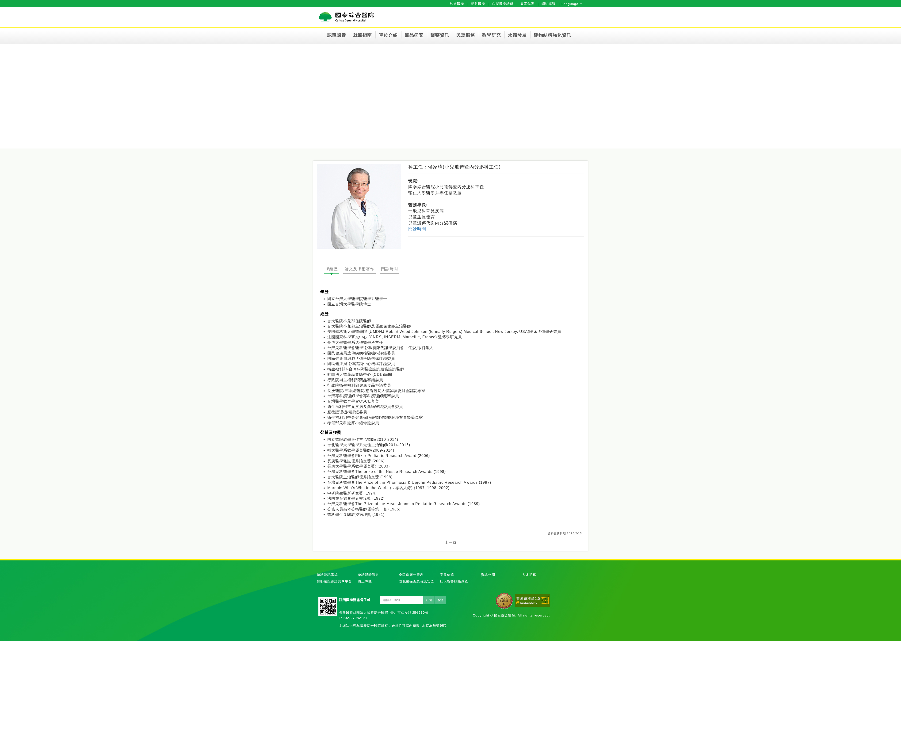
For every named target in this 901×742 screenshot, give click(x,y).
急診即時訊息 (368, 575)
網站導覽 (549, 4)
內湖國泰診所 (502, 4)
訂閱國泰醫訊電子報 (355, 600)
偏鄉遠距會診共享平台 (334, 581)
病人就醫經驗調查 (454, 581)
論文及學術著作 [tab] (359, 269)
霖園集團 (527, 4)
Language (570, 4)
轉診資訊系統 (327, 575)
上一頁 (451, 542)
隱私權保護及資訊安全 (416, 581)
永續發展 (517, 35)
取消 (440, 600)
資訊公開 (488, 575)
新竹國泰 (478, 4)
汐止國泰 (457, 4)
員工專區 (365, 581)
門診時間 (417, 229)
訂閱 (429, 600)
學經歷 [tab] (331, 269)
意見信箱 (447, 575)
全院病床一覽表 (411, 575)
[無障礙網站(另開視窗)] (532, 600)
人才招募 (529, 575)
